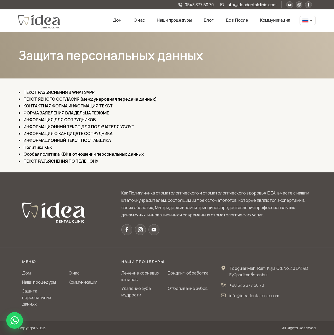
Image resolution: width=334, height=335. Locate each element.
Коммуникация (275, 20)
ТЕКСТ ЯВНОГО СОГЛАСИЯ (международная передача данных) (90, 99)
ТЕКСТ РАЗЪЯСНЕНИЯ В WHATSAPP (58, 92)
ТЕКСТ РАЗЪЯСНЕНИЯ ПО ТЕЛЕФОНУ (60, 161)
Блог (208, 20)
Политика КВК (37, 147)
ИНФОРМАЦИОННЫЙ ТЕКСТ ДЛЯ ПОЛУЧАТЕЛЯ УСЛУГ (78, 127)
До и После (236, 20)
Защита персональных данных (36, 297)
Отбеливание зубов (188, 288)
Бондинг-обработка (188, 273)
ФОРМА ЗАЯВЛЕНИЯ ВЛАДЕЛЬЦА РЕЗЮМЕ (66, 113)
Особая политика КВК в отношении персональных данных (83, 154)
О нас (139, 20)
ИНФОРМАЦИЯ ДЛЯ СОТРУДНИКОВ (59, 120)
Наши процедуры (174, 20)
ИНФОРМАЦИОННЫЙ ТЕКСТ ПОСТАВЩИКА (67, 140)
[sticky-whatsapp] (14, 320)
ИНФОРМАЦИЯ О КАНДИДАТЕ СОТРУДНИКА (67, 133)
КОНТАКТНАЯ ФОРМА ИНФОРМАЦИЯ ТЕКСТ (68, 106)
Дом (117, 20)
